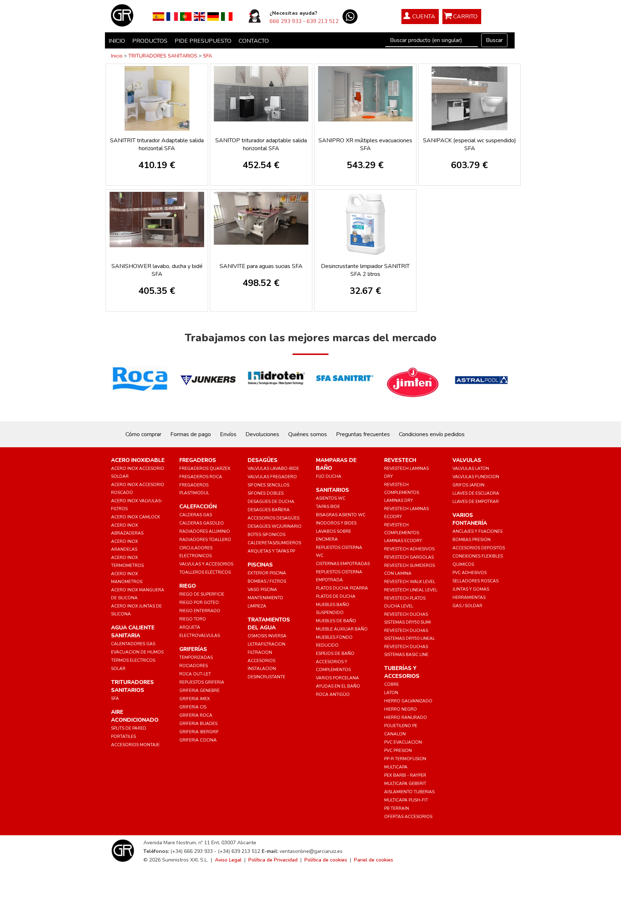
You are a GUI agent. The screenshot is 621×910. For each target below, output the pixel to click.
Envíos (228, 434)
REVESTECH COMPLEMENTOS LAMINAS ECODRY (403, 533)
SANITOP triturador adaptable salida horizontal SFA (261, 144)
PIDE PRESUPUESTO (203, 41)
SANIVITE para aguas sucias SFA (261, 266)
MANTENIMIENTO (265, 598)
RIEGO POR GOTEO (199, 602)
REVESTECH (400, 460)
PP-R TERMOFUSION (405, 759)
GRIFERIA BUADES (198, 723)
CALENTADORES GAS (133, 644)
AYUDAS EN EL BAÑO (338, 686)
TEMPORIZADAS (196, 657)
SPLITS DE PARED (128, 728)
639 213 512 (323, 21)
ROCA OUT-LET (195, 674)
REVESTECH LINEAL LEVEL (410, 590)
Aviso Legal (228, 859)
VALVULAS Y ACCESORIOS (206, 564)
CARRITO (465, 16)
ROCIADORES (193, 666)
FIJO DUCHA (328, 476)
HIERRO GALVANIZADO (408, 701)
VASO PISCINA (262, 589)
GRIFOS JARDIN (468, 485)
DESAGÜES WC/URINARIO (275, 526)
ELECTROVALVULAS (199, 635)
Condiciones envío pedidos (432, 434)
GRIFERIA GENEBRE (199, 690)
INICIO (117, 41)
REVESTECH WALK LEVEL (409, 582)
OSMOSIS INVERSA (267, 636)
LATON (391, 693)
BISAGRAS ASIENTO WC (340, 515)
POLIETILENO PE (400, 726)
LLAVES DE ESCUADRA (475, 493)
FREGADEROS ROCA (200, 477)
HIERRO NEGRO (400, 709)
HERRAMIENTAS (469, 597)
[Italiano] (227, 16)
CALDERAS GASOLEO (201, 523)
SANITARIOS (332, 490)
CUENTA (423, 16)
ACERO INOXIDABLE (138, 460)
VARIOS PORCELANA (337, 678)
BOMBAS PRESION (471, 539)
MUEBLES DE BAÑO (336, 621)
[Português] (186, 16)
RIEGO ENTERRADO (199, 611)
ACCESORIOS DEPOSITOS (478, 548)
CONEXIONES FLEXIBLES (477, 556)
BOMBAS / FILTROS (267, 581)
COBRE (391, 684)
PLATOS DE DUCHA (335, 596)
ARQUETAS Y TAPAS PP (271, 551)
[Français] (172, 16)
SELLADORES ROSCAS (475, 581)
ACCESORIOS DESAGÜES (273, 518)
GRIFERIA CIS (192, 707)
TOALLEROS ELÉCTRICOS (205, 572)
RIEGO (187, 586)
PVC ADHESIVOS (469, 573)
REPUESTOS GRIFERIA (201, 682)
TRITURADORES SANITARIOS (162, 55)
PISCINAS (260, 564)
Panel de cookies (373, 859)
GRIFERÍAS (193, 649)
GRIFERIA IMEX (194, 699)
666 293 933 (286, 21)
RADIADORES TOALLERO (205, 539)
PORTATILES (123, 736)
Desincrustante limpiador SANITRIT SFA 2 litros (365, 270)
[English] (199, 16)
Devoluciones (262, 434)
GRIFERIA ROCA (195, 715)
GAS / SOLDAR (467, 606)
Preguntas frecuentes (363, 434)
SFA (207, 55)
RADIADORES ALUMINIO (204, 531)
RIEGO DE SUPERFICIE (201, 594)
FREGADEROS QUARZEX (204, 468)
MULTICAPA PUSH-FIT (406, 800)
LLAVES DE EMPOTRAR (475, 501)
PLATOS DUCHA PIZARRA (342, 588)
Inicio (117, 55)
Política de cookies (325, 859)
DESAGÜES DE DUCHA (271, 501)
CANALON (395, 734)
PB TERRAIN (396, 808)
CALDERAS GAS (195, 515)
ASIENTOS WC (330, 498)
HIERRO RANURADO (405, 717)
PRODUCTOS (149, 41)
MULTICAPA (396, 767)
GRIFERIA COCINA (198, 740)
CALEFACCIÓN (198, 506)
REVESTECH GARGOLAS (409, 557)
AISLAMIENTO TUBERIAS (409, 792)
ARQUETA (189, 627)
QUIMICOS (463, 564)
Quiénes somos (307, 434)
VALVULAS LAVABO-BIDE (273, 468)
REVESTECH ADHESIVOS (409, 549)
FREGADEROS (197, 460)
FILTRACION (260, 652)
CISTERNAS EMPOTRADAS (343, 564)
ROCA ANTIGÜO (333, 694)
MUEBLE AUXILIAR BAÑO (342, 629)
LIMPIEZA (257, 606)
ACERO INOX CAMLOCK (135, 517)
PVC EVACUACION (403, 742)
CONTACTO (254, 41)
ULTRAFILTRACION (266, 644)
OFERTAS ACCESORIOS (408, 816)
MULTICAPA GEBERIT (405, 783)
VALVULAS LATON (470, 468)
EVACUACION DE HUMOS (137, 652)
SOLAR (118, 668)
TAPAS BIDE (328, 506)
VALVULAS (466, 460)
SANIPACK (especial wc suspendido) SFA (469, 144)
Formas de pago (190, 434)
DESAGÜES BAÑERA (269, 510)
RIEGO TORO (192, 619)
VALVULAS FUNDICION (475, 477)
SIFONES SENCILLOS (268, 485)
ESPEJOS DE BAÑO (335, 653)
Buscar (494, 40)
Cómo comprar (143, 434)
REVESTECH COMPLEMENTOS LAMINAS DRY (401, 492)
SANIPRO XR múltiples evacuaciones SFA (365, 144)
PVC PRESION (398, 750)
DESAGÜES (262, 460)
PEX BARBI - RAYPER (405, 775)
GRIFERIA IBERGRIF (199, 732)
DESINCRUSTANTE (266, 677)
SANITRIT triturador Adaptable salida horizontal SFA (157, 144)
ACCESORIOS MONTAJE (135, 745)
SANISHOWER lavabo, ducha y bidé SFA (157, 270)
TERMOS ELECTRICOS (133, 660)
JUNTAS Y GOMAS (470, 589)
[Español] (158, 16)
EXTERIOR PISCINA (267, 573)
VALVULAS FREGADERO (272, 477)
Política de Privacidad (273, 859)
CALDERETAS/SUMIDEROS (274, 543)
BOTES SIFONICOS (266, 534)
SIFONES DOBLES (266, 493)
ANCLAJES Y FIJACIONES (477, 531)
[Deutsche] (213, 16)
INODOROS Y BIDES (336, 523)
